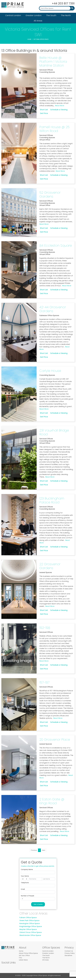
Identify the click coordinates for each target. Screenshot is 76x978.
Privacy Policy (70, 953)
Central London (13, 15)
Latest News (23, 960)
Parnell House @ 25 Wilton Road (54, 129)
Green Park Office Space (29, 920)
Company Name (27, 869)
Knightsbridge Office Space (30, 926)
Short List (44, 109)
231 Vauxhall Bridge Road (54, 432)
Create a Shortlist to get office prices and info (37, 866)
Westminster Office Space (30, 935)
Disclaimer (68, 955)
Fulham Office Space (28, 917)
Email (23, 889)
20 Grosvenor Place (54, 739)
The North (66, 15)
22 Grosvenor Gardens (49, 566)
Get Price (44, 113)
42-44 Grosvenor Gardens (52, 309)
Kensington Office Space (29, 923)
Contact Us (69, 951)
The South (51, 15)
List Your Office (24, 955)
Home (29, 39)
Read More (59, 105)
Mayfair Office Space (28, 929)
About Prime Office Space (28, 953)
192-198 (44, 627)
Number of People (27, 896)
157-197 (44, 682)
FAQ (20, 958)
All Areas (38, 20)
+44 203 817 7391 (63, 3)
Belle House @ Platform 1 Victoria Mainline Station (53, 61)
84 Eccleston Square (55, 245)
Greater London (34, 15)
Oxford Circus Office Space (30, 932)
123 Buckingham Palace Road (51, 500)
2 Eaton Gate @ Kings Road (51, 801)
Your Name (25, 876)
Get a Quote (38, 904)
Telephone (25, 883)
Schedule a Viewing (58, 109)
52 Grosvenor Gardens (50, 194)
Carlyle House (50, 370)
